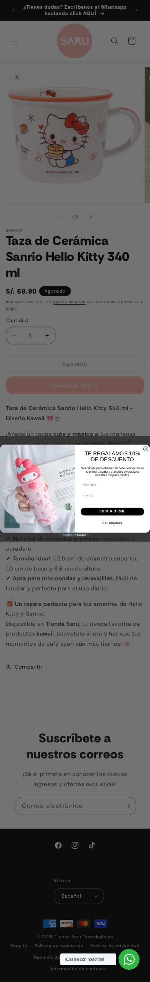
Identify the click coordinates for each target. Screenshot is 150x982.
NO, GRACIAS (112, 523)
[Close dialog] (145, 449)
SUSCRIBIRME (112, 511)
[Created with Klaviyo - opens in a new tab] (75, 535)
